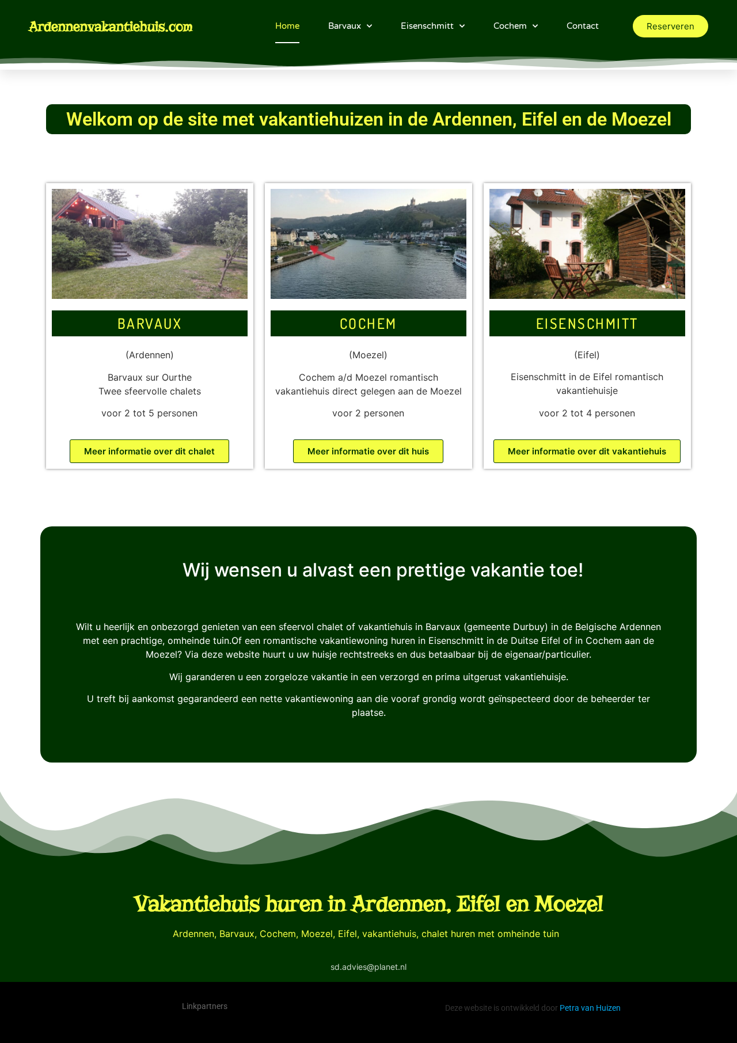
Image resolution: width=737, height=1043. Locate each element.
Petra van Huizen (590, 1007)
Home (287, 26)
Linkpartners (204, 1006)
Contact (583, 26)
